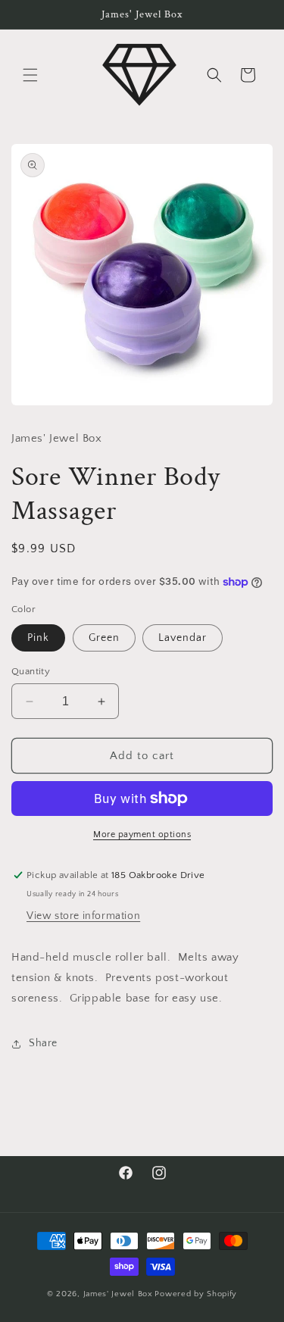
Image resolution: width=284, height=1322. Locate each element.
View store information (83, 916)
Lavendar (182, 638)
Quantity (30, 671)
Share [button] (43, 1043)
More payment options (142, 834)
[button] (30, 75)
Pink (38, 638)
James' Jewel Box (118, 1294)
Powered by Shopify (195, 1294)
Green (104, 638)
